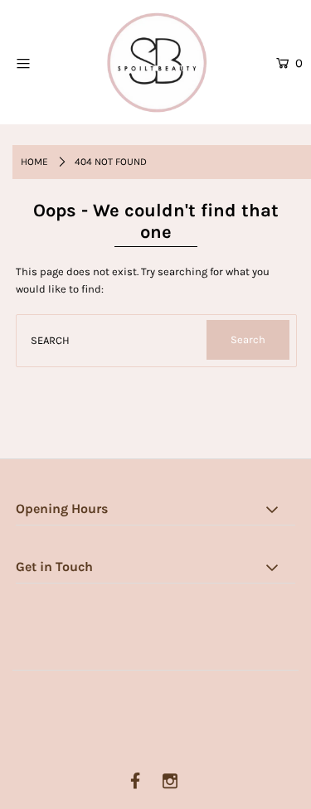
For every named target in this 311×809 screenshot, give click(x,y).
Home (34, 161)
